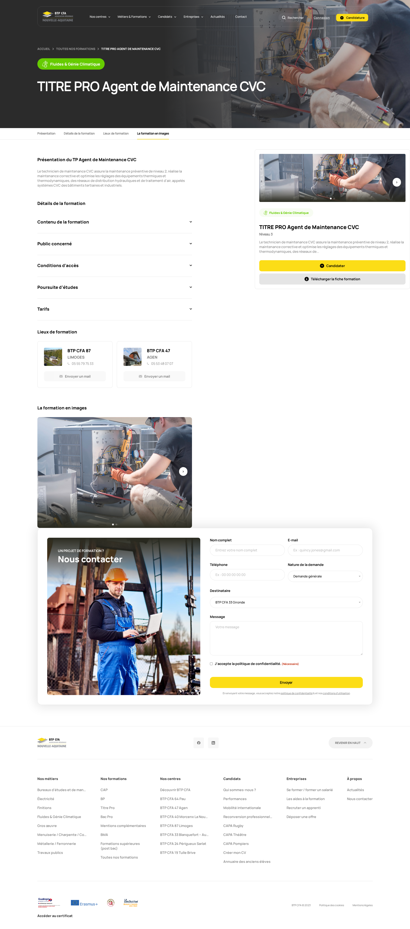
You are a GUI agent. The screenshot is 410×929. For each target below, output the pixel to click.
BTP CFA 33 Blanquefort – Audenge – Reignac (196, 834)
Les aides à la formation (306, 798)
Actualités (218, 17)
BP (103, 798)
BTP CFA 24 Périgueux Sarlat (183, 843)
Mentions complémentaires (123, 825)
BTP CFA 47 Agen (174, 807)
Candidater (335, 265)
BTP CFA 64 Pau (173, 798)
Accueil (43, 49)
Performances (235, 798)
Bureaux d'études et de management (67, 789)
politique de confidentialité (297, 693)
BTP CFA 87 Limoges (176, 825)
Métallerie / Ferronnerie (56, 843)
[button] (113, 524)
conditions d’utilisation (336, 693)
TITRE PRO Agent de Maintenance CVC (131, 49)
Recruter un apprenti (304, 807)
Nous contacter (360, 798)
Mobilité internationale (242, 807)
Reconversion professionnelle (248, 816)
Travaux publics (50, 852)
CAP (104, 789)
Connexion (322, 18)
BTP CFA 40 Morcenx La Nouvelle (186, 816)
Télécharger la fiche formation (335, 279)
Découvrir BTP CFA (175, 789)
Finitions (44, 807)
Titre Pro (108, 807)
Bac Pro (107, 816)
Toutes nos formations (75, 49)
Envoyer (286, 682)
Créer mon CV (234, 852)
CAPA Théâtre (234, 834)
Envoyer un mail (78, 376)
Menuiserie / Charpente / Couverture (68, 834)
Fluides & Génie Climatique (59, 816)
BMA (104, 834)
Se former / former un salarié (310, 789)
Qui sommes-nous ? (239, 789)
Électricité (45, 798)
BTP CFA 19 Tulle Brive (178, 852)
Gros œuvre (47, 825)
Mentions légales (363, 905)
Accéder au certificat (55, 915)
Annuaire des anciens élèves (247, 861)
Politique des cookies (331, 905)
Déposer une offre (301, 816)
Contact (241, 17)
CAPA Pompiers (236, 843)
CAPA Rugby (233, 825)
